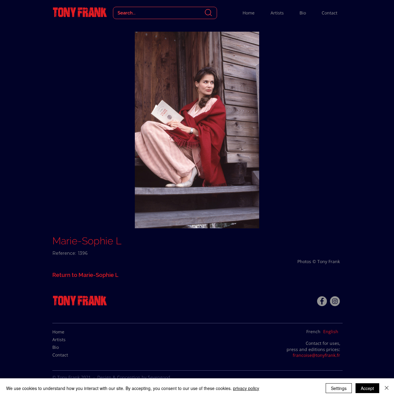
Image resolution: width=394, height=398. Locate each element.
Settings (339, 388)
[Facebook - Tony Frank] (322, 301)
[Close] (386, 388)
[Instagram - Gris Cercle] (335, 301)
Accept (367, 388)
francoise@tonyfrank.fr (316, 355)
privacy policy (246, 388)
